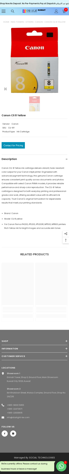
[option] (34, 60)
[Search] (13, 11)
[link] (18, 311)
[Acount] (56, 11)
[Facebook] (5, 433)
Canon (39, 21)
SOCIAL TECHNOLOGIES (42, 457)
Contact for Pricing (13, 145)
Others (30, 21)
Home (6, 21)
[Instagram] (13, 433)
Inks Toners (17, 21)
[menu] (3, 11)
